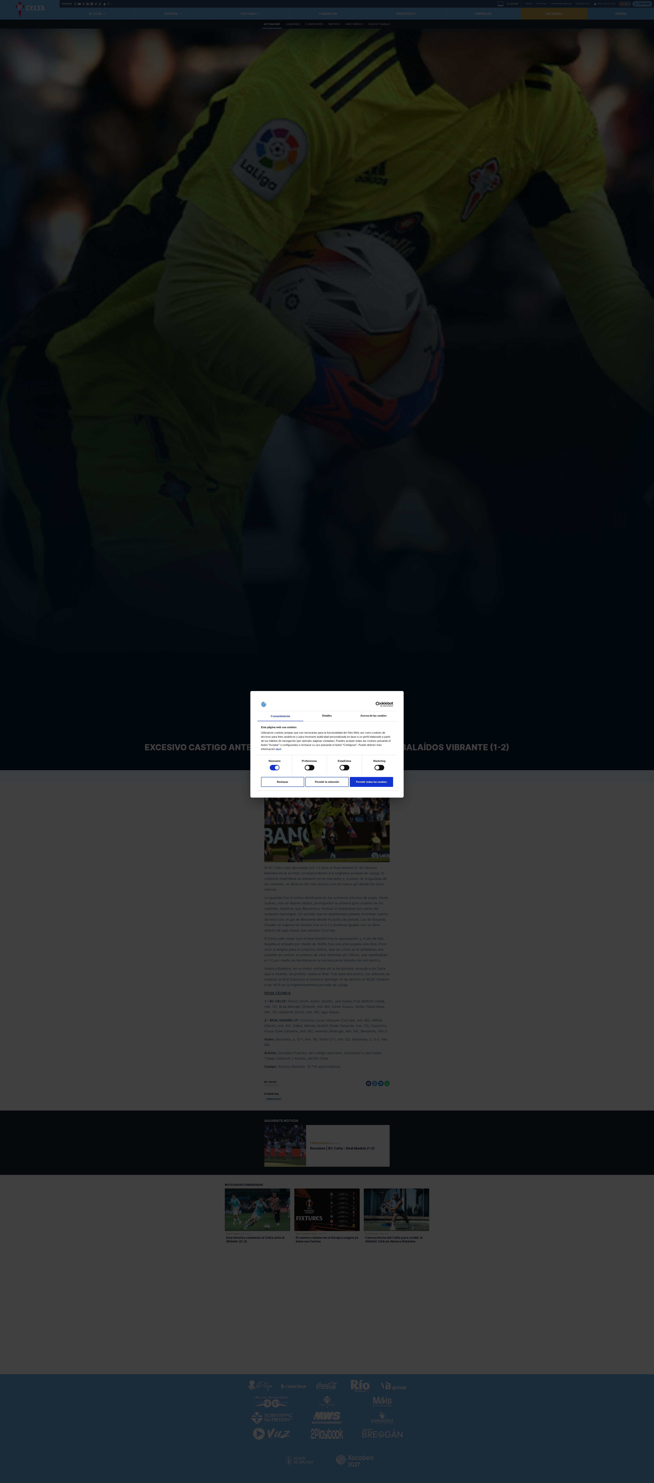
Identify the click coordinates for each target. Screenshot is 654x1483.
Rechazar (282, 781)
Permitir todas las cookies (371, 781)
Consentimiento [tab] (280, 716)
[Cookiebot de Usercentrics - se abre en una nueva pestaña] (378, 704)
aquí (278, 748)
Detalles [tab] (327, 715)
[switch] (309, 767)
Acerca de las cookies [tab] (373, 715)
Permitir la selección (327, 781)
